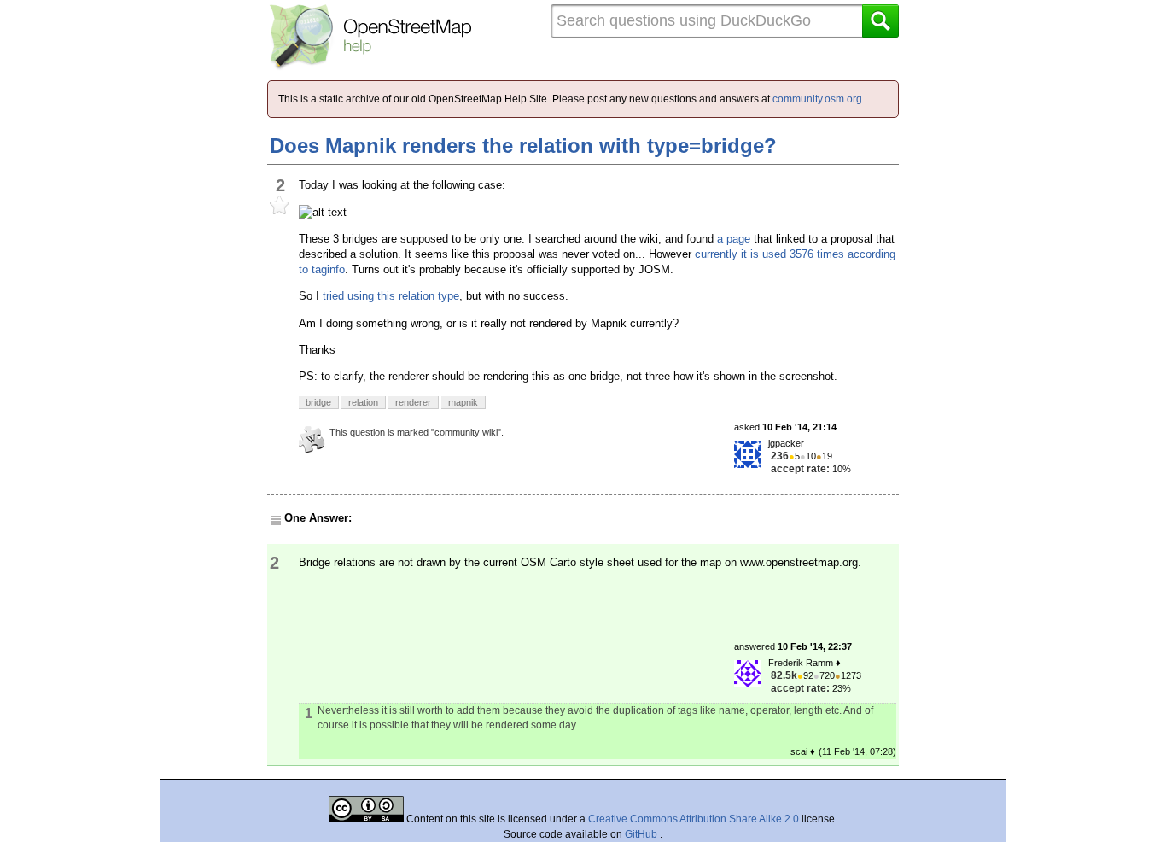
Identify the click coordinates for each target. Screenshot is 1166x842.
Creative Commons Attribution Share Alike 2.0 (693, 819)
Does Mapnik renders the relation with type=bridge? (523, 145)
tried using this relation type (391, 295)
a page (733, 238)
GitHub (642, 834)
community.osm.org (817, 99)
